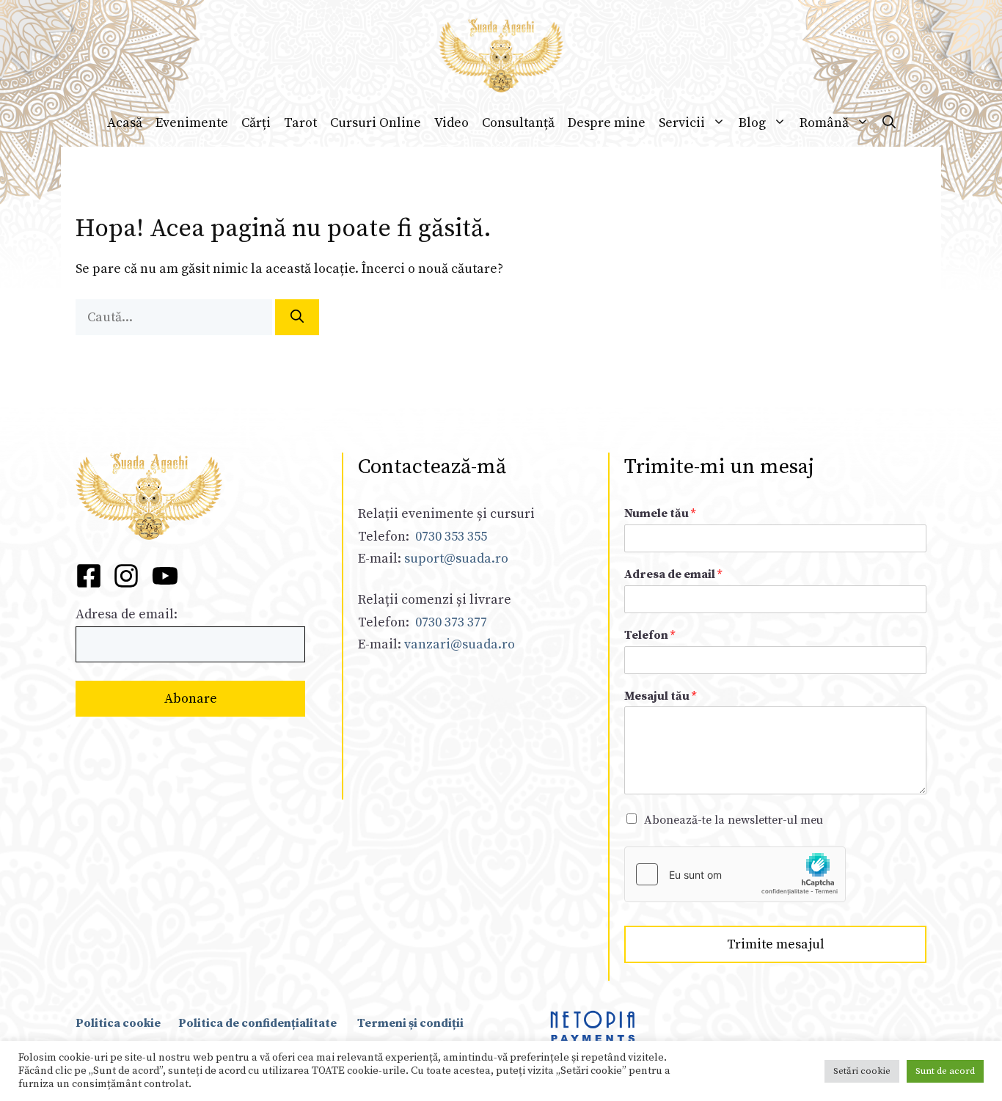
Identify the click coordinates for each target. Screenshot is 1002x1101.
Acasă (124, 122)
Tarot (300, 122)
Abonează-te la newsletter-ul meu (733, 820)
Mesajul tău (660, 696)
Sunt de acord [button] (945, 1071)
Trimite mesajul (775, 944)
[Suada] (501, 54)
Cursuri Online (375, 122)
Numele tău (659, 513)
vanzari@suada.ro (459, 644)
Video (451, 122)
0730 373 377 (451, 622)
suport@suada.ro (454, 558)
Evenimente (192, 122)
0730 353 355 (451, 536)
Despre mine (607, 122)
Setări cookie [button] (862, 1071)
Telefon (649, 635)
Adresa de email (673, 574)
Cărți (256, 122)
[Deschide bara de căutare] (889, 123)
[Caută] (297, 317)
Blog (752, 122)
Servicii (682, 122)
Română (824, 122)
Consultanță (518, 122)
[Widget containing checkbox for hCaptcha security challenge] (735, 874)
